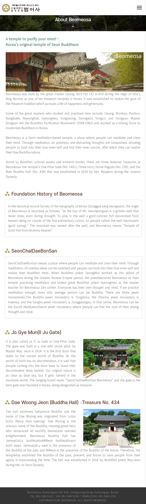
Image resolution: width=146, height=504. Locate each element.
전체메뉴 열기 (139, 7)
